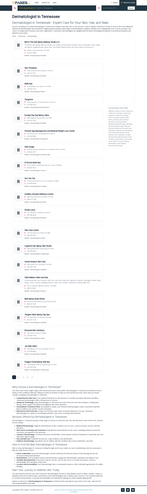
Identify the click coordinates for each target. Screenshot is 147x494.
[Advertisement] (120, 69)
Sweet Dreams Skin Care (35, 261)
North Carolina (120, 133)
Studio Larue (30, 210)
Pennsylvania (112, 137)
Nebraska (118, 128)
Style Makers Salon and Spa (36, 277)
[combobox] (64, 8)
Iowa (120, 120)
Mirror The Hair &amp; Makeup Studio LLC (42, 42)
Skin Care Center (32, 230)
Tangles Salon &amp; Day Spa (37, 314)
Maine (125, 122)
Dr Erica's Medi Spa (33, 162)
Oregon (128, 135)
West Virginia (121, 143)
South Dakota (119, 139)
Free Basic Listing (129, 3)
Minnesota (111, 126)
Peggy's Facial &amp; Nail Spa (37, 362)
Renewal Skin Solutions (34, 330)
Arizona (122, 111)
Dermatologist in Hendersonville (40, 155)
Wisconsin (111, 145)
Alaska (117, 111)
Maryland (111, 124)
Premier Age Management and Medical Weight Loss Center (50, 131)
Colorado (119, 113)
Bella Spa (28, 83)
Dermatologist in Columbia (38, 186)
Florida (110, 117)
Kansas (125, 120)
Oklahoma (121, 135)
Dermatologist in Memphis (38, 76)
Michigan (129, 124)
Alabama (111, 111)
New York (111, 133)
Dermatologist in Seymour (38, 291)
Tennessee (22, 36)
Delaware (111, 115)
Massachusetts (121, 124)
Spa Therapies (31, 68)
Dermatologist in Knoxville (38, 202)
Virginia (126, 141)
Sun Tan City (30, 178)
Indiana (115, 120)
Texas (110, 141)
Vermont (120, 141)
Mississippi (120, 126)
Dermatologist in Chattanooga (39, 254)
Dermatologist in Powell (37, 238)
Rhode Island (122, 137)
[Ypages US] (21, 3)
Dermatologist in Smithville (38, 322)
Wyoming (119, 145)
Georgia (116, 117)
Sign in (115, 3)
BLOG (54, 3)
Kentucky (111, 122)
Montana (111, 128)
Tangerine (29, 99)
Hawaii (122, 117)
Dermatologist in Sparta (37, 338)
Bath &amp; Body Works (35, 299)
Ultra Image (29, 147)
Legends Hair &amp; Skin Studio (38, 246)
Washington (112, 143)
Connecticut (126, 113)
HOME (36, 3)
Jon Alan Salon (31, 346)
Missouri (127, 126)
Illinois (110, 120)
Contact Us (63, 490)
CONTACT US (46, 3)
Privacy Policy (72, 490)
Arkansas (129, 111)
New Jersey (120, 130)
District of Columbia (122, 115)
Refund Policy (82, 490)
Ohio (115, 135)
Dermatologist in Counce (37, 170)
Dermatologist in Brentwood (39, 139)
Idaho (127, 117)
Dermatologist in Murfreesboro (39, 107)
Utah (114, 141)
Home (14, 36)
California (111, 113)
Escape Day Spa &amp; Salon (37, 115)
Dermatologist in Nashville (38, 55)
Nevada (125, 128)
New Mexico (129, 130)
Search (131, 8)
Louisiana (118, 122)
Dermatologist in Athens (37, 92)
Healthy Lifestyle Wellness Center (39, 194)
